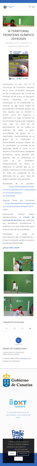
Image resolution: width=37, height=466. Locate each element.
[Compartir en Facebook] (7, 328)
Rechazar (18, 458)
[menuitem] (29, 7)
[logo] (15, 7)
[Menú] (33, 7)
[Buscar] (29, 7)
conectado (23, 358)
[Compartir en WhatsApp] (22, 328)
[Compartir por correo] (30, 328)
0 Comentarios (24, 43)
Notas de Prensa (23, 46)
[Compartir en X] (14, 328)
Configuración (23, 453)
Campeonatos (12, 46)
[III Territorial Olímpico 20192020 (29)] (18, 21)
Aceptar (12, 453)
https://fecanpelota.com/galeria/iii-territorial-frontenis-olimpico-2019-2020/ (19, 206)
